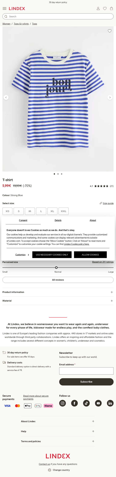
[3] (61, 174)
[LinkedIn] (110, 403)
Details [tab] (58, 220)
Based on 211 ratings (103, 262)
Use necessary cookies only (52, 254)
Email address (67, 364)
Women (6, 23)
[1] (54, 174)
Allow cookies (90, 254)
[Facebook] (74, 403)
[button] (58, 98)
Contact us (44, 464)
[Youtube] (98, 403)
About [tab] (93, 220)
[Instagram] (62, 403)
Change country (61, 470)
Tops (34, 23)
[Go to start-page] (17, 8)
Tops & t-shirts (21, 23)
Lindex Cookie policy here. (76, 244)
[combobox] (58, 16)
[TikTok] (86, 403)
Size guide (108, 203)
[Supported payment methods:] (29, 406)
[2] (58, 174)
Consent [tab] (23, 220)
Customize (20, 254)
